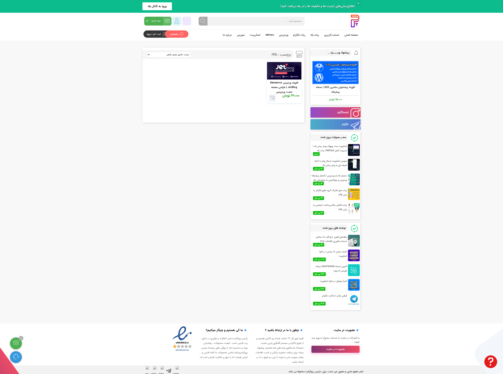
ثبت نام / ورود (153, 34)
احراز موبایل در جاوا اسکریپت (333, 281)
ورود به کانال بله (157, 6)
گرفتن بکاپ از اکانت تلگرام (334, 296)
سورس (241, 35)
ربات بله (314, 35)
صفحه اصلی (351, 35)
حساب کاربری (332, 35)
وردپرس (283, 35)
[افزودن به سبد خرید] (272, 98)
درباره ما (227, 35)
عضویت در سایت (335, 349)
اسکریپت (255, 35)
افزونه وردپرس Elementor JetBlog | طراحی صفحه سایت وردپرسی (284, 87)
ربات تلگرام (299, 35)
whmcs (269, 35)
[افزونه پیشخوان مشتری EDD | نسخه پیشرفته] (335, 72)
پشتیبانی (174, 34)
